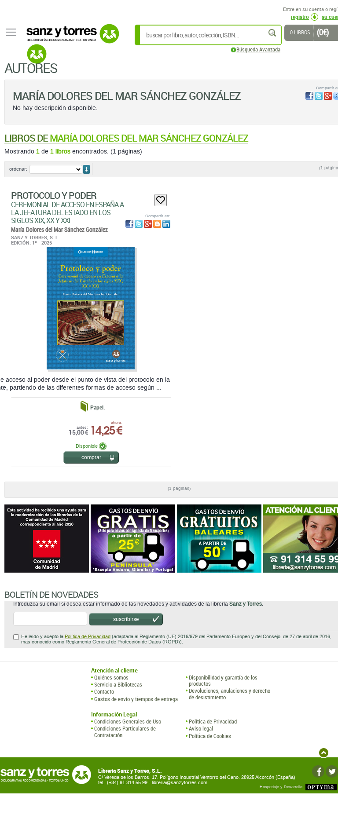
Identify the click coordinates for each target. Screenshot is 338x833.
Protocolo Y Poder (53, 195)
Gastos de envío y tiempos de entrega (136, 699)
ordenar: (18, 169)
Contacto (104, 691)
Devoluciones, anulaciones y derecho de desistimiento (229, 693)
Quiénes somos (111, 677)
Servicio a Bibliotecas (118, 684)
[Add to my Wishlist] (160, 200)
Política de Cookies (210, 736)
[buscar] (273, 33)
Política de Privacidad (87, 636)
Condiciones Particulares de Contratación (125, 731)
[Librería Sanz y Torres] (70, 38)
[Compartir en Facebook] (309, 96)
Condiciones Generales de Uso (127, 721)
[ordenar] (86, 169)
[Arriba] (323, 752)
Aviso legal (201, 728)
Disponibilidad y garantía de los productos (223, 680)
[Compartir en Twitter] (319, 96)
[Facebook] (318, 771)
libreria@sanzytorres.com (179, 783)
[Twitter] (332, 771)
